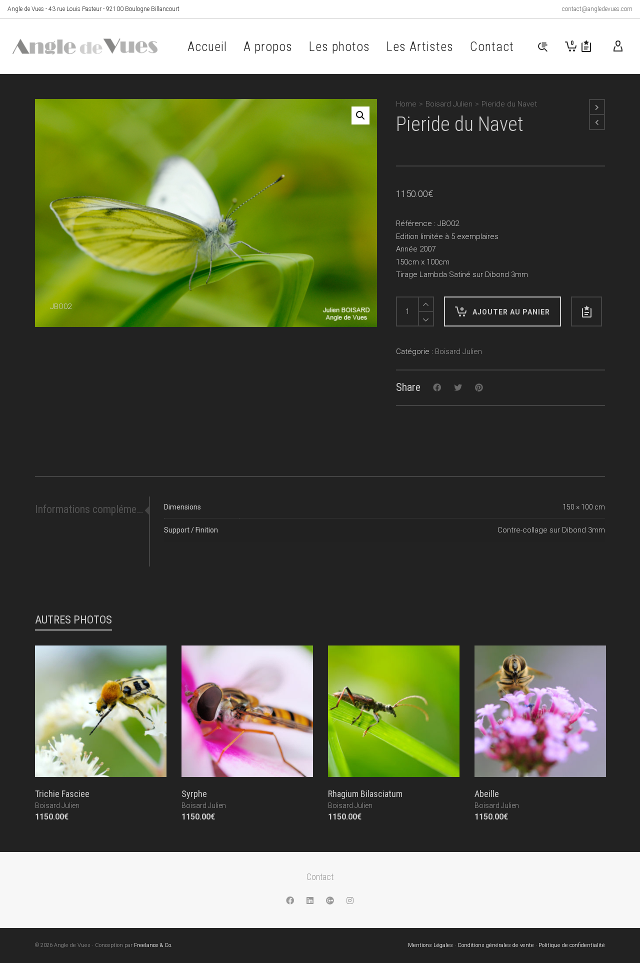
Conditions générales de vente (496, 945)
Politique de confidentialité (571, 945)
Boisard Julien (449, 104)
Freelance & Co (152, 945)
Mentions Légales (430, 945)
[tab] (92, 509)
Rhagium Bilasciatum (365, 793)
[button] (361, 115)
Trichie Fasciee (62, 793)
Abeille (486, 793)
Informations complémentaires (89, 509)
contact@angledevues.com (597, 9)
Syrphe (194, 793)
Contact (320, 877)
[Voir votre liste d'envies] (586, 46)
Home (406, 104)
